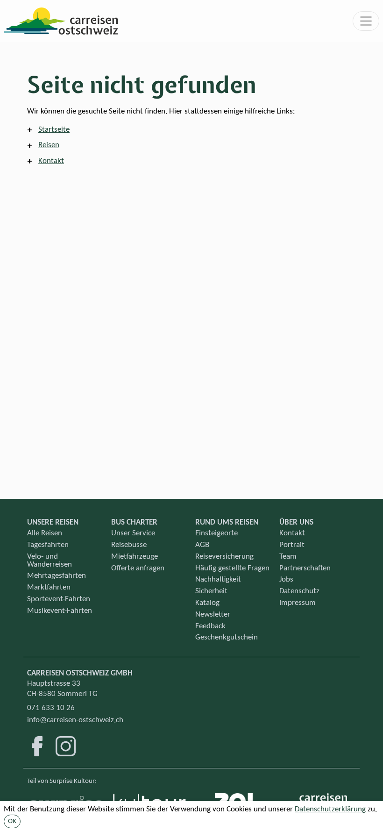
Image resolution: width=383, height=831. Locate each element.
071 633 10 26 (51, 708)
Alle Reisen (44, 533)
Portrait (292, 545)
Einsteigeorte (216, 533)
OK (12, 821)
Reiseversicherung (224, 557)
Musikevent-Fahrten (59, 611)
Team (288, 557)
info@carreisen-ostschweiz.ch (75, 720)
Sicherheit (211, 591)
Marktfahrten (49, 587)
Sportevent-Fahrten (58, 599)
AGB (202, 545)
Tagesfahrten (48, 545)
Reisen (48, 145)
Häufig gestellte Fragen (232, 568)
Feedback (210, 626)
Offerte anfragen (137, 568)
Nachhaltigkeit (218, 579)
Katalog (207, 603)
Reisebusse (129, 545)
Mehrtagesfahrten (56, 576)
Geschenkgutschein (226, 637)
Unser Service (133, 533)
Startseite (54, 130)
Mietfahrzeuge (134, 557)
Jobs (286, 579)
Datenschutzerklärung (330, 809)
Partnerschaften (305, 568)
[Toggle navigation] (366, 21)
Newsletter (212, 614)
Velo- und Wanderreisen (49, 560)
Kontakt (51, 161)
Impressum (297, 603)
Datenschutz (299, 591)
